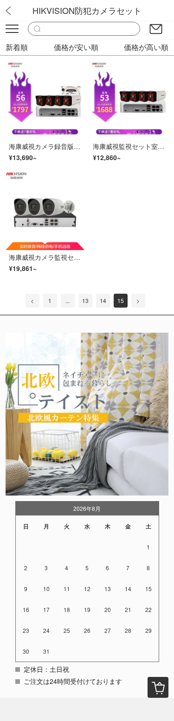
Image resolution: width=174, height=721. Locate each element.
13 (85, 300)
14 (103, 300)
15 (120, 300)
